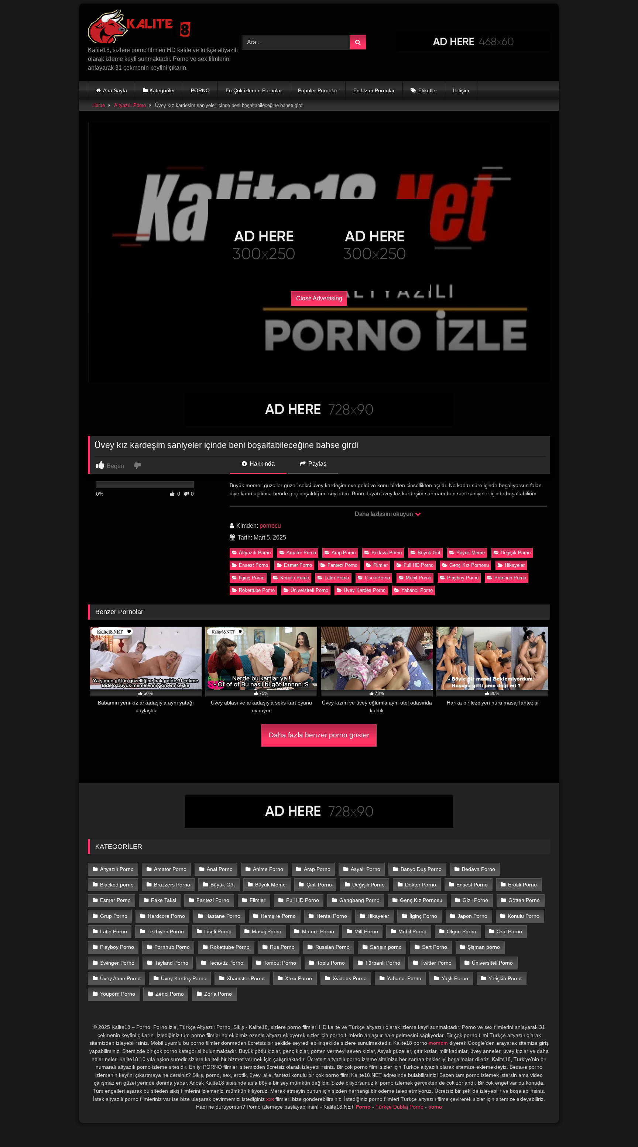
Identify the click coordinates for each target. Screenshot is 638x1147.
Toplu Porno (331, 963)
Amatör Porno (301, 552)
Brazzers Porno (172, 885)
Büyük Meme (470, 552)
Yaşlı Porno (455, 978)
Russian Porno (332, 947)
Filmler (380, 565)
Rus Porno (282, 947)
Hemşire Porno (278, 916)
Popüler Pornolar (317, 90)
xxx (270, 1099)
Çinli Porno (319, 885)
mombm (438, 1043)
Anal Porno (220, 869)
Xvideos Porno (350, 978)
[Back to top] (615, 1125)
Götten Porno (524, 900)
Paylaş (316, 464)
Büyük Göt (429, 552)
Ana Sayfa (115, 90)
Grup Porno (113, 916)
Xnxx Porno (298, 978)
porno (435, 1107)
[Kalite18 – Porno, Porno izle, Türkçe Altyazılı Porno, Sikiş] (141, 28)
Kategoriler (162, 90)
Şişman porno (483, 947)
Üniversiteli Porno (309, 590)
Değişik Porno (516, 552)
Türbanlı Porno (382, 963)
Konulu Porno (294, 578)
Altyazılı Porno (130, 105)
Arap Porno (344, 552)
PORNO (200, 90)
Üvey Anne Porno (120, 978)
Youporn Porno (117, 994)
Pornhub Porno (510, 578)
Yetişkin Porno (505, 978)
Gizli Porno (475, 900)
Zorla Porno (218, 994)
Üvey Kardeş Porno (364, 590)
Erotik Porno (522, 885)
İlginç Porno (251, 578)
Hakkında (261, 464)
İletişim (461, 90)
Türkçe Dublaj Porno (399, 1107)
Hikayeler (515, 565)
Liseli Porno (377, 578)
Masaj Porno (266, 931)
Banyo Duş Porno (421, 869)
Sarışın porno (386, 947)
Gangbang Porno (359, 900)
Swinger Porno (117, 963)
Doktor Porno (420, 885)
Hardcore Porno (166, 916)
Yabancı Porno (417, 590)
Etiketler (427, 90)
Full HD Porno (418, 565)
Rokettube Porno (257, 590)
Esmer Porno (298, 565)
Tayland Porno (171, 963)
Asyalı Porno (365, 869)
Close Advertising (319, 298)
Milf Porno (366, 931)
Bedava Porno (386, 552)
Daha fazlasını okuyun (384, 514)
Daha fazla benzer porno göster (319, 735)
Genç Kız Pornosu (469, 565)
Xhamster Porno (246, 978)
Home (98, 105)
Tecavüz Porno (226, 963)
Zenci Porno (169, 994)
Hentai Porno (331, 916)
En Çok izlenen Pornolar (254, 90)
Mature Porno (318, 931)
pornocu (270, 526)
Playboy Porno (462, 578)
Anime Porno (268, 869)
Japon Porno (472, 916)
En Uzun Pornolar (374, 90)
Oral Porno (509, 931)
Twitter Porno (436, 963)
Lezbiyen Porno (165, 931)
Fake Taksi (163, 900)
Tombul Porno (280, 963)
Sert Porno (434, 947)
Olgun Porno (461, 931)
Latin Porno (337, 578)
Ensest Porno (253, 565)
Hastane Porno (222, 916)
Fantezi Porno (342, 565)
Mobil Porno (418, 578)
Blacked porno (117, 885)
